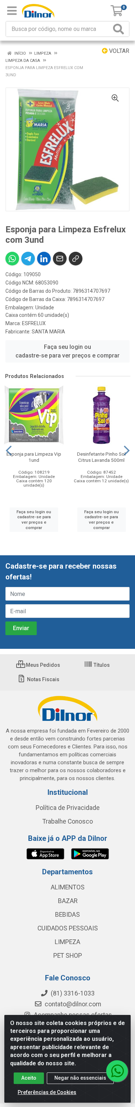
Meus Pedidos (42, 665)
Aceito (28, 1078)
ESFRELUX (34, 323)
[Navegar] (8, 450)
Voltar (118, 50)
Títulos (101, 665)
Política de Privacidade (68, 807)
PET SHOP (67, 955)
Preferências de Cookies (47, 1092)
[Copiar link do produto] (75, 258)
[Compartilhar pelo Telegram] (28, 258)
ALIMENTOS (68, 887)
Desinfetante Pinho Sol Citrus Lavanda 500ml (101, 457)
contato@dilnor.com (73, 1004)
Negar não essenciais (80, 1078)
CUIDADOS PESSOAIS (67, 928)
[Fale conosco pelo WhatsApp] (117, 1071)
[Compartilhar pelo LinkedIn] (44, 258)
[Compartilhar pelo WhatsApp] (12, 258)
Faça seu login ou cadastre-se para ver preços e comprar (67, 351)
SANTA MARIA (48, 331)
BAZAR (67, 901)
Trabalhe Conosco (67, 821)
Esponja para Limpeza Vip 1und (33, 457)
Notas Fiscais (42, 679)
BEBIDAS (67, 914)
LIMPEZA (67, 942)
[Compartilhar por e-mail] (60, 258)
